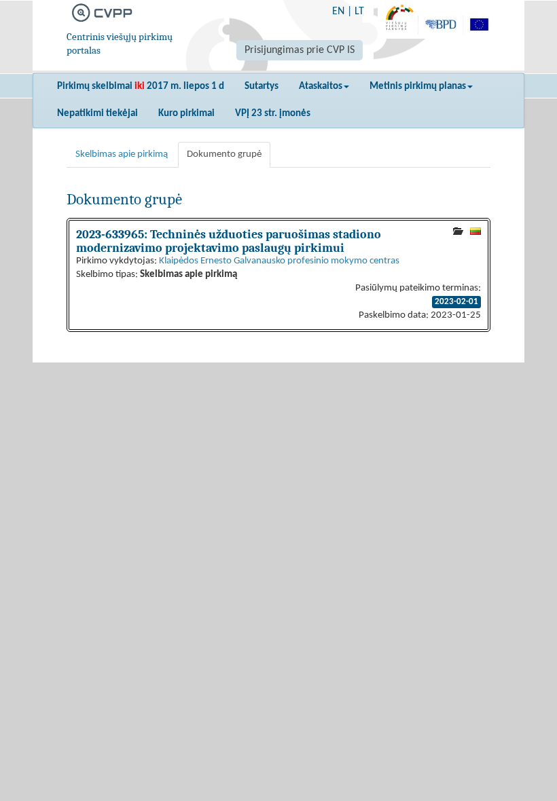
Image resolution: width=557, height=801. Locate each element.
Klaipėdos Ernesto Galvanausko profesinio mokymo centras (279, 261)
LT (359, 11)
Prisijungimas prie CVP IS (300, 50)
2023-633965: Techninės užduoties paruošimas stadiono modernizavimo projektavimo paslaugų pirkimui (228, 241)
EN (338, 11)
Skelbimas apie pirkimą (121, 154)
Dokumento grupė (224, 154)
